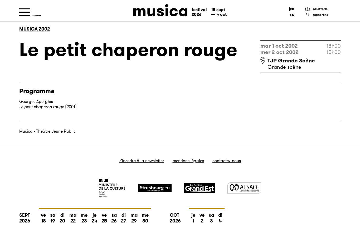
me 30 (145, 218)
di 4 (220, 218)
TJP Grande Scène (291, 60)
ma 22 (72, 218)
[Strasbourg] (155, 188)
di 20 (62, 218)
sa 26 (114, 218)
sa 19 (52, 218)
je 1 (193, 218)
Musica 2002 (34, 29)
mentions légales (188, 161)
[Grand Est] (199, 188)
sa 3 (211, 218)
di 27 (123, 218)
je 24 (94, 218)
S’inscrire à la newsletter (141, 161)
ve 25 (104, 218)
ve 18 (43, 218)
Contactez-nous (226, 161)
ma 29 (134, 218)
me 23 (84, 218)
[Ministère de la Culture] (112, 188)
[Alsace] (244, 187)
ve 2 (202, 218)
